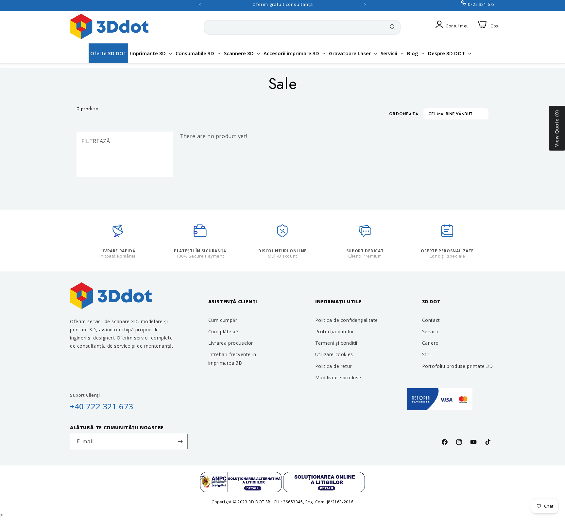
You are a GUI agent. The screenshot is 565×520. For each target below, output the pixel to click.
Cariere (430, 343)
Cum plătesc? (223, 331)
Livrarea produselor (230, 343)
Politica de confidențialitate (346, 320)
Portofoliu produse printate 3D (457, 366)
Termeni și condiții (336, 343)
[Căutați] (392, 27)
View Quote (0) (557, 128)
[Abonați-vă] (180, 441)
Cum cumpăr (222, 320)
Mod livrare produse (338, 377)
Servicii (430, 331)
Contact (431, 320)
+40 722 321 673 (101, 406)
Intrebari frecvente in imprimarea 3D (232, 358)
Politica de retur (333, 366)
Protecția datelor (334, 331)
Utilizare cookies (334, 354)
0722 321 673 (481, 4)
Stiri (426, 354)
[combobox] (302, 27)
